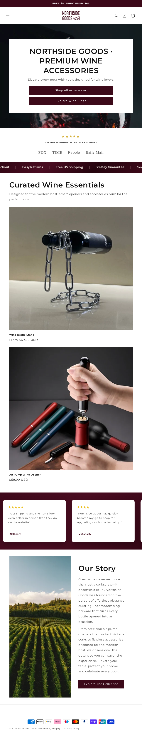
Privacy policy (72, 728)
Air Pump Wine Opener (25, 474)
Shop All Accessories (71, 90)
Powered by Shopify (49, 728)
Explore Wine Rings (71, 101)
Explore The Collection (101, 684)
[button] (8, 16)
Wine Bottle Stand (21, 334)
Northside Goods (27, 728)
